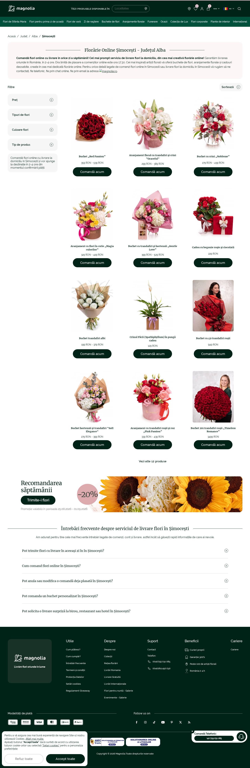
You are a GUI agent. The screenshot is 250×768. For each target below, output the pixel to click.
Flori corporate (199, 21)
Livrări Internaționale (115, 684)
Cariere (234, 649)
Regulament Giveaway (78, 690)
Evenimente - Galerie (115, 697)
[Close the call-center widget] (192, 731)
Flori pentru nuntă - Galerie (118, 690)
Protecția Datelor (75, 677)
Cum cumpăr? (73, 656)
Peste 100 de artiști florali (203, 664)
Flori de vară (74, 21)
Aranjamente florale (134, 21)
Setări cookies (73, 684)
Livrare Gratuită (112, 677)
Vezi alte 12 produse (152, 461)
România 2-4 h (197, 671)
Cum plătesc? (73, 649)
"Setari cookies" (50, 745)
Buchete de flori (110, 21)
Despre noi (109, 649)
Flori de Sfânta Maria (14, 21)
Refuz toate (24, 759)
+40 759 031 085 (214, 738)
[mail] (108, 71)
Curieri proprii (197, 650)
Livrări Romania (112, 670)
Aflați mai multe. (35, 738)
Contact (151, 649)
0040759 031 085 (161, 661)
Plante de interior (220, 21)
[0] (195, 8)
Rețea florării (111, 663)
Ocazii (164, 21)
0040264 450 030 (161, 668)
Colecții (108, 656)
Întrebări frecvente (76, 663)
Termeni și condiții (75, 670)
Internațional (240, 21)
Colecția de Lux (179, 21)
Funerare (153, 21)
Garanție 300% (197, 657)
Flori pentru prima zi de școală (46, 21)
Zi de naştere (91, 21)
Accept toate (65, 759)
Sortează (228, 87)
